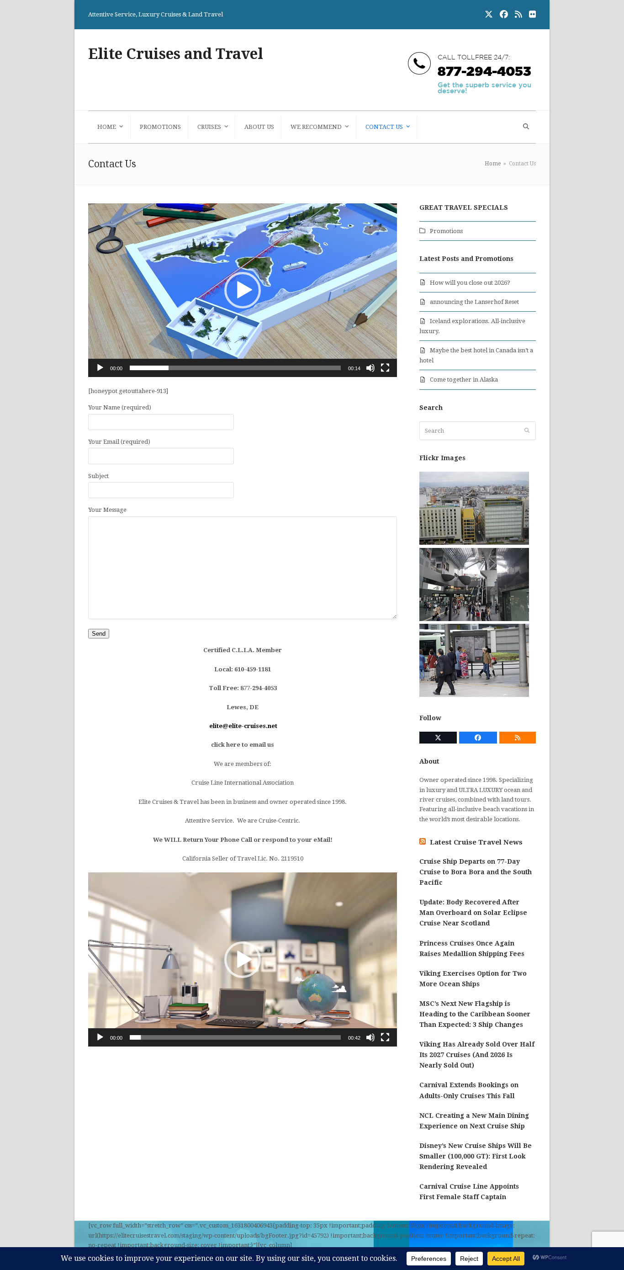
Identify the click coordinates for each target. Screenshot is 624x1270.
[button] (525, 127)
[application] (242, 290)
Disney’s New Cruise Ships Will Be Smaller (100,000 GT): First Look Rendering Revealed (475, 1156)
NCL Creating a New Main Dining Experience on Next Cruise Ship (474, 1121)
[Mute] (370, 367)
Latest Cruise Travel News (476, 842)
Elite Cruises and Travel (175, 54)
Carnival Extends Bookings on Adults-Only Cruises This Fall (468, 1090)
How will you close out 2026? (470, 282)
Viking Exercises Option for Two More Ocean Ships (473, 979)
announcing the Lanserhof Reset (474, 301)
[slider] (235, 368)
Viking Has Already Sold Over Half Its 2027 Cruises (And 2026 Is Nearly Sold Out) (476, 1055)
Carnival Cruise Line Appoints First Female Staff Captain (469, 1192)
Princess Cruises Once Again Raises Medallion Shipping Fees (471, 948)
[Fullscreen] (385, 367)
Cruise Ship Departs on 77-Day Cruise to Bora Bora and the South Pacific (475, 872)
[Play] (100, 367)
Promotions (446, 231)
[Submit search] (526, 431)
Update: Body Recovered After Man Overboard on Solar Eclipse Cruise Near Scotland (473, 912)
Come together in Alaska (464, 379)
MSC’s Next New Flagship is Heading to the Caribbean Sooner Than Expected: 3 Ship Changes (474, 1014)
